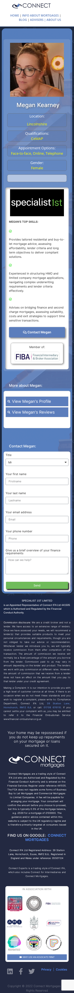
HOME (14, 15)
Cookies (61, 969)
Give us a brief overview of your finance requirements (33, 552)
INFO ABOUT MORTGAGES (40, 15)
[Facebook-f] (21, 971)
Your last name (16, 493)
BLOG (23, 20)
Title (8, 455)
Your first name (16, 474)
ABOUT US (54, 20)
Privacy (46, 969)
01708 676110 (52, 707)
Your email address (19, 512)
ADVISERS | (38, 20)
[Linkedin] (10, 971)
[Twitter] (31, 971)
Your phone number (19, 531)
